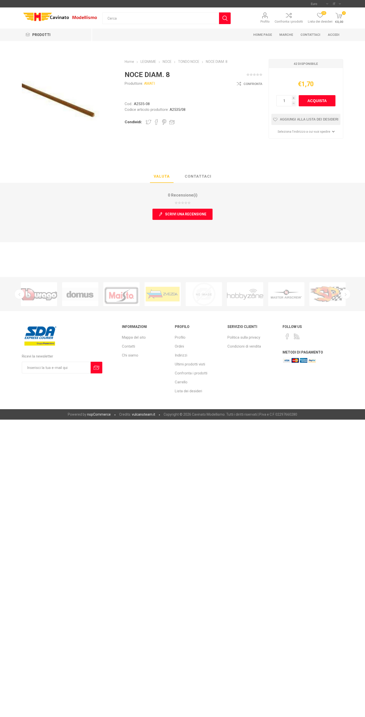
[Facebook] (287, 336)
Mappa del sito (134, 337)
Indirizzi (181, 355)
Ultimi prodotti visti (190, 364)
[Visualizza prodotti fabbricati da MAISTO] (121, 294)
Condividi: (133, 122)
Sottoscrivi (96, 367)
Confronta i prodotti (289, 21)
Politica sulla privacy (243, 337)
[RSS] (297, 336)
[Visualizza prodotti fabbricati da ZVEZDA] (163, 294)
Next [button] (346, 294)
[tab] (162, 176)
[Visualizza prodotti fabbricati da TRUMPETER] (204, 294)
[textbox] (160, 18)
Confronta (253, 84)
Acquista (317, 101)
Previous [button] (19, 294)
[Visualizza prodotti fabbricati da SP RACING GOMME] (327, 294)
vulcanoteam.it (143, 414)
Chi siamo (130, 355)
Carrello (181, 382)
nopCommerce (99, 414)
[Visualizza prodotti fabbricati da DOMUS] (80, 294)
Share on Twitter (148, 122)
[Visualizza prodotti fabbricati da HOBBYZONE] (245, 294)
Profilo (265, 21)
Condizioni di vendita (244, 346)
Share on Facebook (156, 122)
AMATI (149, 83)
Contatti (128, 346)
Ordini (179, 346)
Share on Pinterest (164, 122)
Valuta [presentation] (162, 176)
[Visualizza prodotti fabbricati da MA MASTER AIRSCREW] (286, 294)
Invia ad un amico (172, 122)
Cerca (225, 18)
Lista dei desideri (188, 391)
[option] (39, 294)
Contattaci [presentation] (198, 176)
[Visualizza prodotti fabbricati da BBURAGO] (39, 294)
